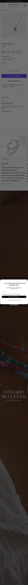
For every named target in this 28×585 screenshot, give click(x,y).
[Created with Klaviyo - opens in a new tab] (14, 305)
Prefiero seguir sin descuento (14, 300)
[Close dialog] (26, 280)
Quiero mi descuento (14, 296)
